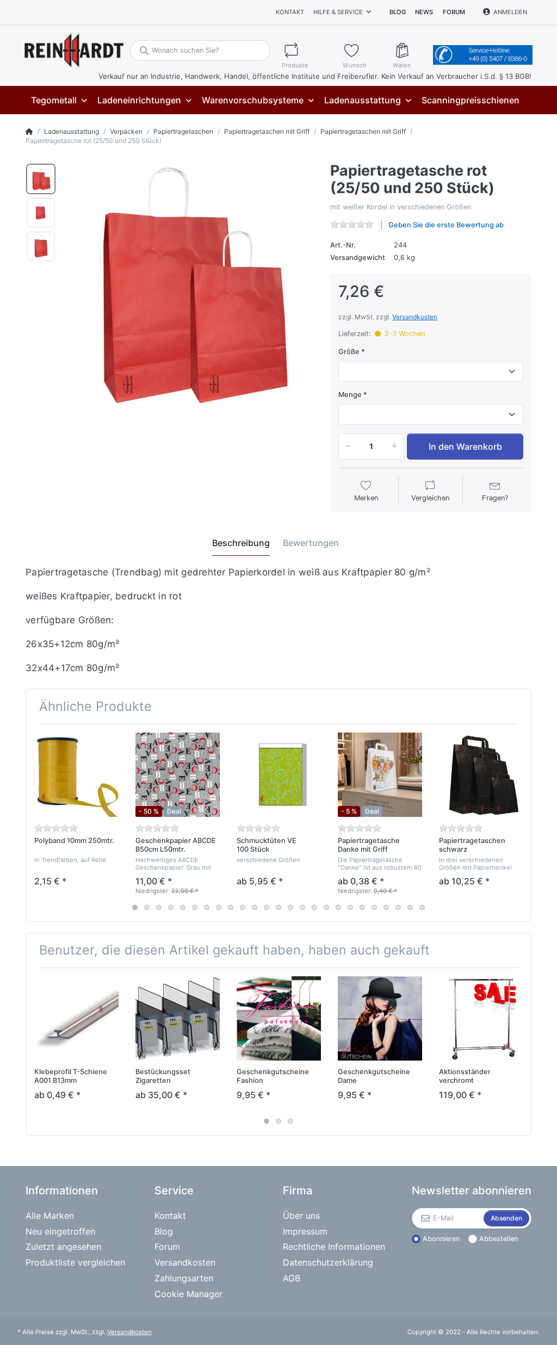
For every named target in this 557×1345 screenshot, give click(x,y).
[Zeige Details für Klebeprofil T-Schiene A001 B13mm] (76, 1018)
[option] (41, 179)
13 (278, 907)
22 (386, 907)
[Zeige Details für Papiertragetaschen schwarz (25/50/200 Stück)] (481, 775)
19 (350, 907)
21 (374, 907)
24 (410, 907)
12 (266, 907)
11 (254, 907)
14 (290, 907)
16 (314, 907)
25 (422, 907)
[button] (346, 446)
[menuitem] (59, 100)
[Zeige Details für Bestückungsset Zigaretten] (177, 1018)
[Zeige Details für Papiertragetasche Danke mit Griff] (380, 775)
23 (398, 907)
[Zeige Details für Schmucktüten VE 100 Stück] (279, 775)
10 (242, 907)
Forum (454, 12)
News (424, 12)
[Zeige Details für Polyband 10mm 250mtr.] (76, 775)
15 (302, 907)
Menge (350, 395)
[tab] (241, 543)
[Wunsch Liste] (363, 50)
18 (338, 907)
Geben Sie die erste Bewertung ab (446, 225)
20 (362, 907)
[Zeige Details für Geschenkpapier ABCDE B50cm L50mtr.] (177, 775)
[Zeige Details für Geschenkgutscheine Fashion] (279, 1018)
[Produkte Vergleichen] (307, 50)
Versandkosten (414, 317)
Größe (349, 352)
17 (326, 907)
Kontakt (290, 12)
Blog (397, 12)
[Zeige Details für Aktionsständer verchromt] (481, 1018)
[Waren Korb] (410, 50)
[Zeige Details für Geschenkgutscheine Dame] (380, 1018)
